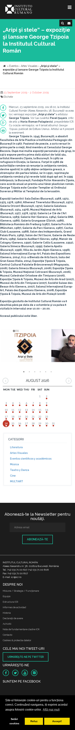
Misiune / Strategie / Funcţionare (21, 590)
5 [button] (46, 372)
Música (14, 464)
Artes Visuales (19, 452)
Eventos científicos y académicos (31, 458)
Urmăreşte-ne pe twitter (25, 656)
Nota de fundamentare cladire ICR (21, 629)
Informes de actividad (14, 607)
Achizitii (7, 623)
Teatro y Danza (19, 470)
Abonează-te (37, 539)
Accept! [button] (57, 721)
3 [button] (35, 372)
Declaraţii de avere (13, 618)
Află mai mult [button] (51, 709)
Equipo (6, 596)
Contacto (7, 634)
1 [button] (24, 372)
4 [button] (40, 372)
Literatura (16, 447)
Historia (7, 612)
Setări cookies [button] (14, 721)
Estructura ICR (10, 601)
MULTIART (16, 481)
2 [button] (29, 372)
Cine (13, 475)
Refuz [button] (34, 721)
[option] (25, 346)
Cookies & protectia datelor (17, 640)
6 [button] (51, 372)
